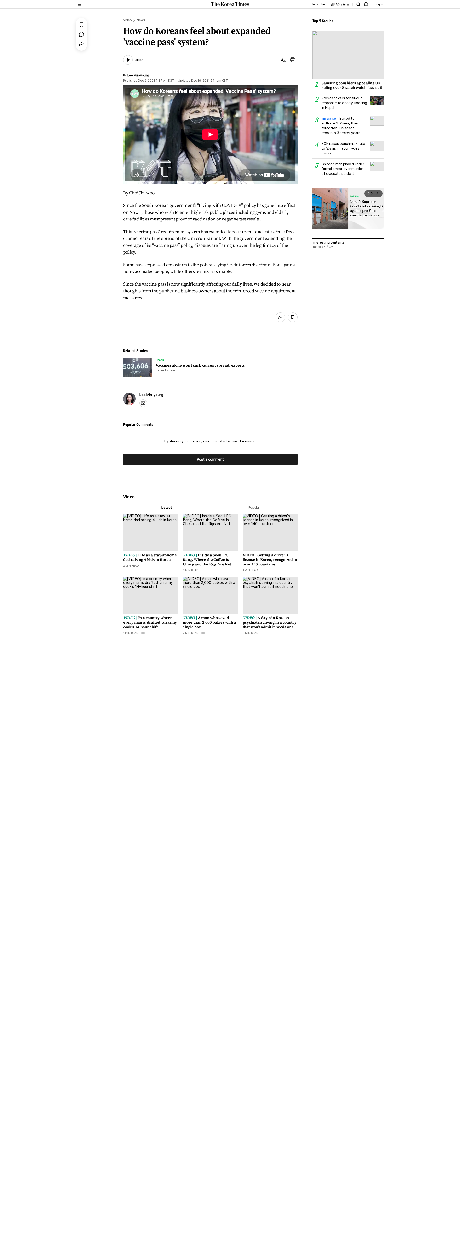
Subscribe (318, 4)
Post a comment (210, 459)
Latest (166, 507)
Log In (379, 4)
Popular (254, 507)
